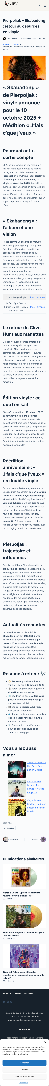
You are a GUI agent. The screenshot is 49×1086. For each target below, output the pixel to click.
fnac (32, 297)
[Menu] (45, 6)
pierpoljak (9, 828)
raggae (42, 39)
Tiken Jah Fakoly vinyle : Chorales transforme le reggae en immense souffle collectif (23, 975)
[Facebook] (4, 1002)
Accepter (24, 1063)
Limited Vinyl (23, 1083)
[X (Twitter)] (8, 1002)
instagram (28, 993)
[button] (45, 1042)
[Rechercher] (40, 6)
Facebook (7, 993)
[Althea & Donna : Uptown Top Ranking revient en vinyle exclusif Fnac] (24, 876)
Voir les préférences (24, 1076)
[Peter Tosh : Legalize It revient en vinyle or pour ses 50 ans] (24, 916)
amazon (41, 297)
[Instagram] (11, 1002)
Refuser (24, 1069)
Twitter (17, 993)
